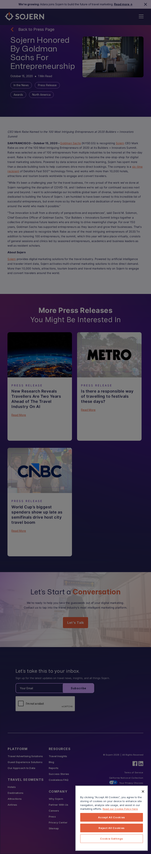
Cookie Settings (111, 838)
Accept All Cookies (111, 817)
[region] (111, 818)
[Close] (143, 791)
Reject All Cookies (112, 828)
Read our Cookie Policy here (120, 808)
